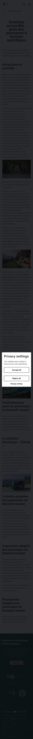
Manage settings (17, 384)
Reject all (16, 378)
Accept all (16, 370)
